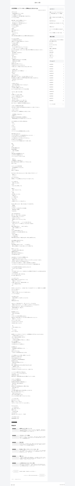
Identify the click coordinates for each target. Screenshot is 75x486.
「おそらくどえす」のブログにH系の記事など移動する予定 (56, 40)
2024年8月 (56, 64)
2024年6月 (56, 66)
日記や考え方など (56, 20)
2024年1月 (56, 71)
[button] (63, 104)
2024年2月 (56, 68)
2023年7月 (56, 80)
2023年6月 (56, 82)
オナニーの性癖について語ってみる (56, 32)
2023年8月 (56, 77)
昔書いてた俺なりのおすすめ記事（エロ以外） (56, 18)
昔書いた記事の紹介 (53, 48)
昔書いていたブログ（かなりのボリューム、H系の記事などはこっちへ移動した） (56, 13)
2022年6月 (56, 100)
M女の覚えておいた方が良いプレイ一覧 (56, 24)
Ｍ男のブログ (56, 26)
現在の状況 (51, 52)
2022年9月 (56, 93)
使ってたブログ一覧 (53, 44)
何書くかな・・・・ (53, 55)
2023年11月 (56, 73)
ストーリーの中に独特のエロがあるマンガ (56, 30)
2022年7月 (56, 98)
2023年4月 (56, 84)
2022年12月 (56, 91)
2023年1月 (56, 89)
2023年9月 (56, 75)
